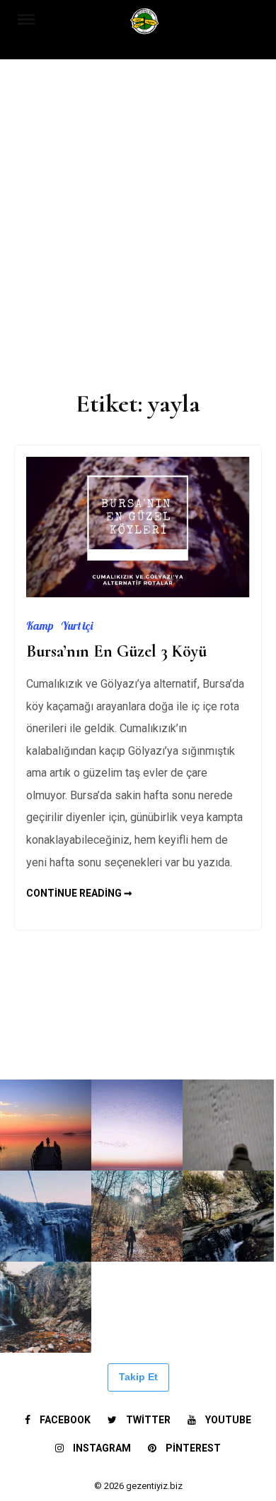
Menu (33, 18)
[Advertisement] (138, 218)
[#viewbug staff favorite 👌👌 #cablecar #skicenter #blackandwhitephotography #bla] (137, 1034)
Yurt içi (77, 625)
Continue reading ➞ (79, 893)
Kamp (40, 625)
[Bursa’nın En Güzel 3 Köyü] (138, 593)
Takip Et (138, 1376)
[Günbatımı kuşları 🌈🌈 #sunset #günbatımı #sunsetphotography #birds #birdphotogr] (137, 1125)
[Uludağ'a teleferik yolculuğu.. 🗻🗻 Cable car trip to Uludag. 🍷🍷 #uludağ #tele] (45, 1216)
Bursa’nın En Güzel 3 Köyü (116, 651)
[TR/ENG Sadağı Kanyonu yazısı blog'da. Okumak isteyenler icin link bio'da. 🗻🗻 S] (137, 1216)
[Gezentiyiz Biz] (145, 25)
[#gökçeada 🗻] (45, 1034)
